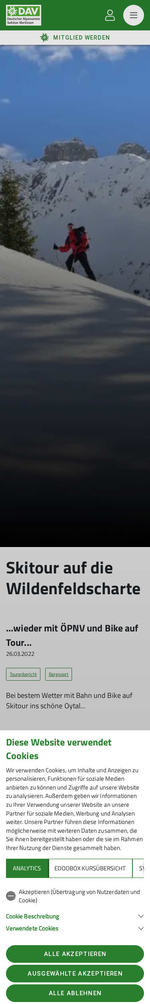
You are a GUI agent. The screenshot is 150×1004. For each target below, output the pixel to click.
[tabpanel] (75, 908)
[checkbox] (75, 896)
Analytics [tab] (27, 868)
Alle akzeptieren (75, 954)
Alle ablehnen (75, 993)
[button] (75, 915)
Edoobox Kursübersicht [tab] (90, 868)
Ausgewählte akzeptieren (75, 973)
